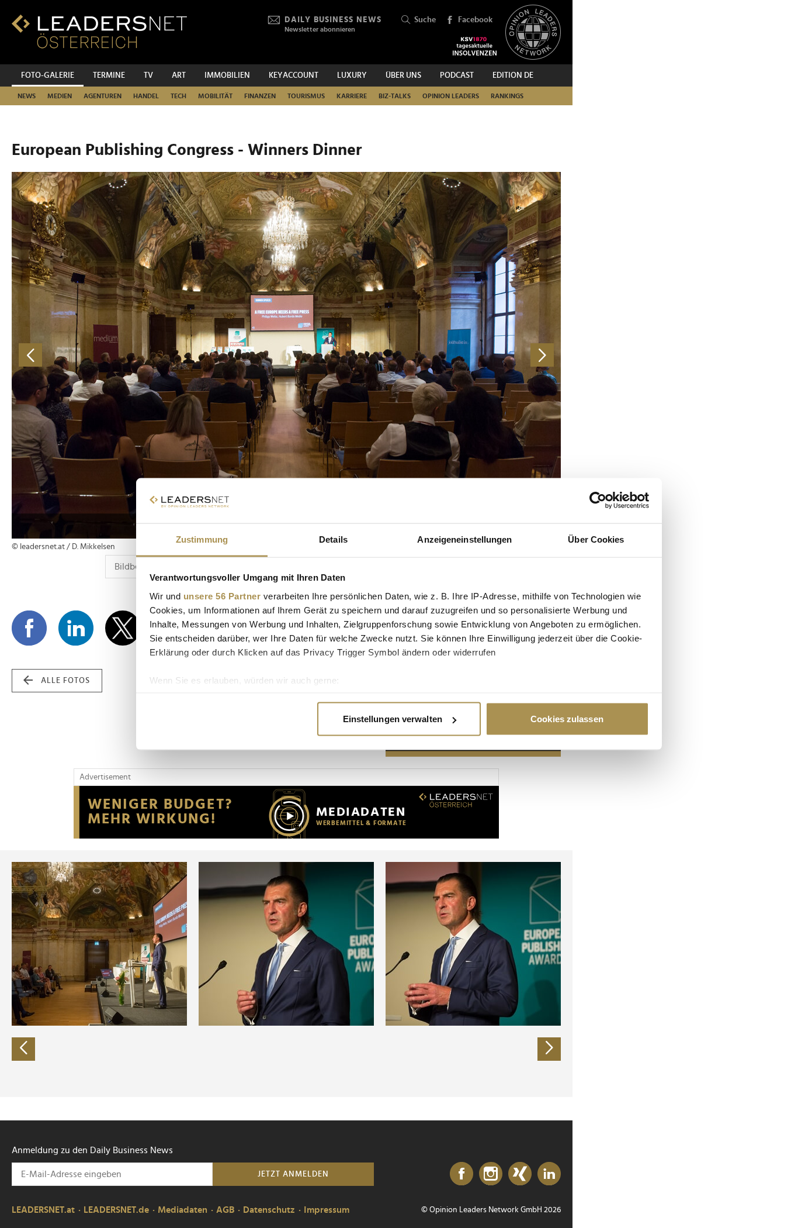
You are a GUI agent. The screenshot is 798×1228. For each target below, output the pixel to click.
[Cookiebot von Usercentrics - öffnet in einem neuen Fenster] (598, 500)
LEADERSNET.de (116, 1210)
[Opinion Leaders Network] (533, 32)
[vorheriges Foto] (149, 355)
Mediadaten (182, 1210)
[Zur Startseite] (99, 31)
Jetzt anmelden (293, 1174)
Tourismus (306, 95)
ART (179, 75)
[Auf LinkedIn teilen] (75, 628)
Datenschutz (269, 1210)
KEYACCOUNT (293, 75)
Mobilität (215, 95)
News (27, 95)
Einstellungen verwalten (392, 719)
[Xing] (520, 1174)
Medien (59, 95)
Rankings (507, 95)
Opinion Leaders (450, 95)
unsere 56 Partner (222, 596)
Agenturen (103, 95)
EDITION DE (512, 75)
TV (148, 75)
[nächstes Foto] (423, 355)
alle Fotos (65, 681)
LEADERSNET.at (43, 1210)
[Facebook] (461, 1174)
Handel (146, 95)
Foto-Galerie (47, 75)
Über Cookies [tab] (596, 539)
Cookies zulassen (566, 719)
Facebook (475, 20)
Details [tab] (333, 539)
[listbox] (286, 973)
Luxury (352, 75)
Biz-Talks (395, 95)
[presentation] (23, 1049)
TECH (178, 95)
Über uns (403, 75)
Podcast (457, 75)
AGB (225, 1210)
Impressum (326, 1210)
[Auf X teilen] (122, 628)
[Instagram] (490, 1174)
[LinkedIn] (549, 1174)
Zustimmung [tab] (202, 539)
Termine (109, 75)
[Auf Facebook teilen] (29, 628)
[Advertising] (286, 812)
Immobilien (227, 75)
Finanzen (260, 95)
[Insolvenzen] (475, 46)
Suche (425, 20)
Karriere (351, 95)
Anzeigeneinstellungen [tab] (464, 539)
